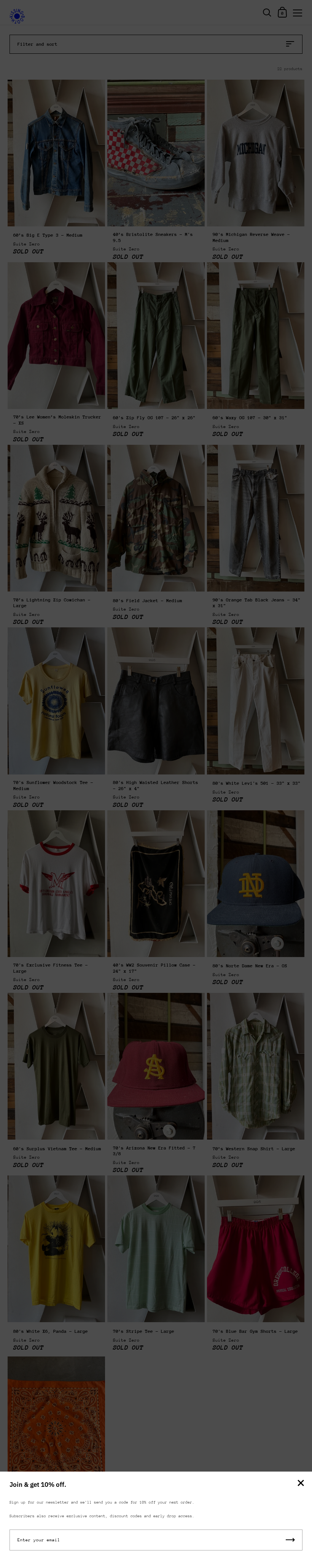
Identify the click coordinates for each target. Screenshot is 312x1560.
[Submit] (290, 1540)
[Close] (300, 1484)
